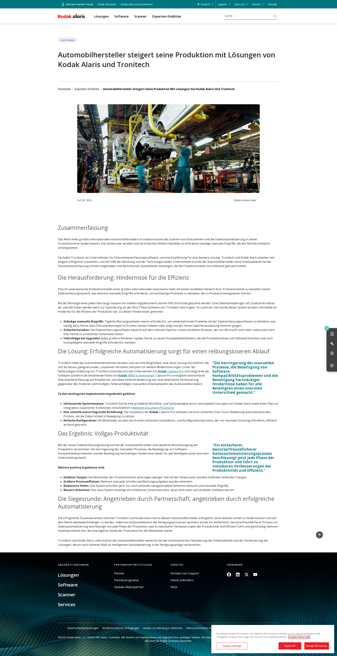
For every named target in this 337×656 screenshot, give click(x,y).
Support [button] (222, 4)
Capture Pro (175, 371)
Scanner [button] (140, 16)
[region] (272, 639)
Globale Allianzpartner (129, 587)
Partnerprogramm (126, 580)
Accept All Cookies (316, 645)
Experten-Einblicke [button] (166, 16)
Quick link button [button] (326, 328)
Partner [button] (256, 4)
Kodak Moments (106, 4)
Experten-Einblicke (87, 89)
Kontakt (272, 4)
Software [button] (121, 16)
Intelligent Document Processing (152, 408)
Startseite (64, 89)
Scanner (66, 594)
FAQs (174, 587)
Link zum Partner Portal (79, 4)
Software (68, 585)
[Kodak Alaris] (71, 16)
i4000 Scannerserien (140, 375)
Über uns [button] (239, 4)
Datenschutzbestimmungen (83, 628)
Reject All (290, 645)
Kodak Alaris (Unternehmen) (137, 4)
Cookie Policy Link (299, 637)
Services (66, 604)
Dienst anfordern (182, 580)
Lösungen (68, 575)
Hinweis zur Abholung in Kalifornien (163, 628)
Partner (119, 573)
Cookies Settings (232, 645)
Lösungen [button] (101, 16)
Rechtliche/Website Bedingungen (120, 628)
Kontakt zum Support (185, 573)
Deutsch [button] (205, 4)
